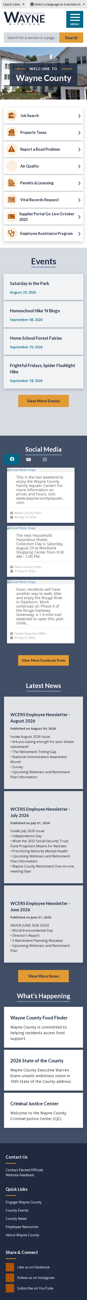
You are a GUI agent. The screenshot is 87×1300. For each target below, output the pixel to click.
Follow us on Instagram (35, 1277)
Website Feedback (20, 1175)
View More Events (43, 400)
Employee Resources (22, 1226)
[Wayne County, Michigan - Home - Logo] (24, 18)
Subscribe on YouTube (35, 1288)
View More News (43, 976)
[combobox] (58, 4)
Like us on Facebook (33, 1267)
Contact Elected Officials (24, 1170)
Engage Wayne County (24, 1202)
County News (16, 1218)
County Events (17, 1210)
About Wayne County (22, 1235)
